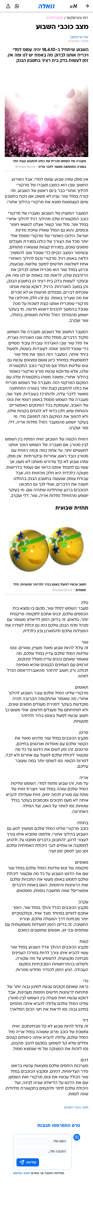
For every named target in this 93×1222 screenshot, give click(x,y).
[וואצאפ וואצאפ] (17, 6)
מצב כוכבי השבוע (76, 1107)
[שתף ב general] (8, 6)
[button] (73, 6)
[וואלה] (46, 6)
